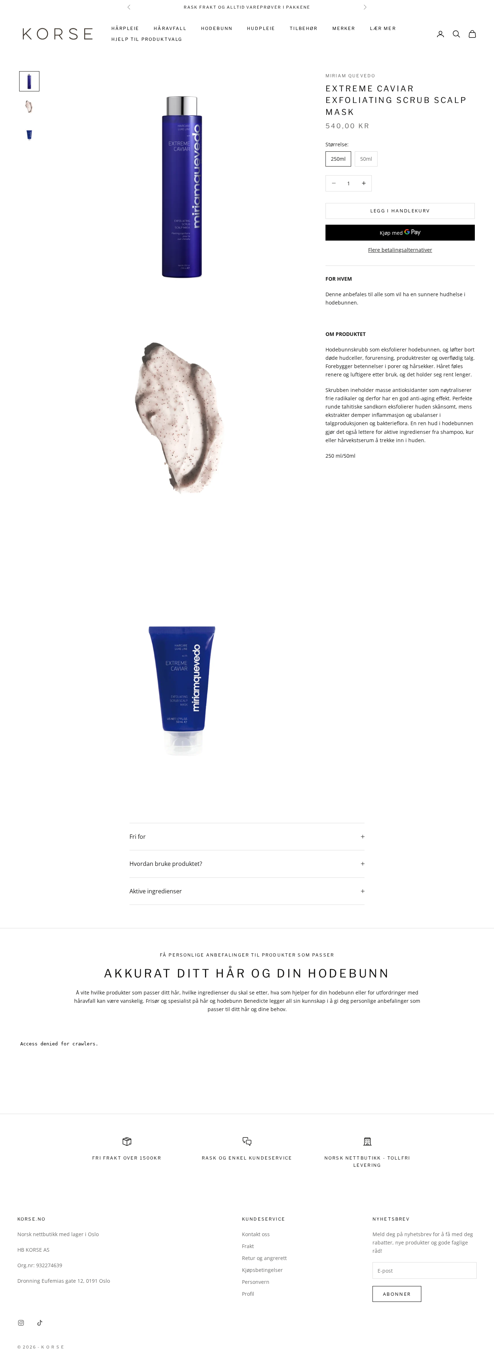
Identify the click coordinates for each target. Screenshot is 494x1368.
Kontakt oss (256, 1234)
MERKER (343, 28)
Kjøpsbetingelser (262, 1269)
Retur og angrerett (264, 1258)
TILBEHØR (304, 28)
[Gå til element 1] (29, 81)
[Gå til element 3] (29, 133)
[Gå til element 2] (29, 107)
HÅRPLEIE (125, 28)
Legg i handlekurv (400, 210)
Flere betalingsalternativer (400, 249)
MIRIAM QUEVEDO (350, 75)
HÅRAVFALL (170, 28)
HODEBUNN (217, 28)
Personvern (255, 1281)
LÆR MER (383, 28)
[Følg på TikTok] (39, 1322)
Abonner (397, 1294)
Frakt (248, 1246)
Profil (248, 1293)
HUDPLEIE (261, 28)
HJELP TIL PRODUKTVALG (146, 39)
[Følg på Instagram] (21, 1322)
